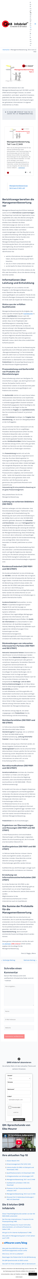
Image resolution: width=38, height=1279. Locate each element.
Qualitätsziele (28, 313)
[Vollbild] (33, 1150)
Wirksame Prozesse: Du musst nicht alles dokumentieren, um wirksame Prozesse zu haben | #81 (16, 1227)
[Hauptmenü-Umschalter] (35, 24)
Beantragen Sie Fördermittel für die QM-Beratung (19, 1257)
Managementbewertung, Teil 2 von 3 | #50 (21, 1194)
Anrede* (10, 1075)
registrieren (19, 1119)
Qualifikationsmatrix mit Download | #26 (21, 1173)
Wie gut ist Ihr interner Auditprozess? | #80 (16, 1232)
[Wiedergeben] (4, 1150)
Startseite (6, 50)
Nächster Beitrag (30, 960)
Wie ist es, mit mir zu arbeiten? (12, 1254)
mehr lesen (19, 1277)
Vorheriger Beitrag (8, 960)
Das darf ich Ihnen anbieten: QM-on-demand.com (19, 1264)
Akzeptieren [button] (33, 1274)
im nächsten (11, 944)
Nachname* (11, 1089)
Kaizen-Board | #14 (13, 1161)
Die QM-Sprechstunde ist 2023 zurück (15, 1260)
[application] (19, 1142)
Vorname (10, 1082)
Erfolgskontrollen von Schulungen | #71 (20, 1176)
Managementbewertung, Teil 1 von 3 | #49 (21, 1179)
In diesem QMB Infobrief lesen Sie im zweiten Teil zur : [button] (20, 112)
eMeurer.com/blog (15, 1242)
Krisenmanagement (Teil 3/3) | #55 (19, 1164)
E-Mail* (10, 1096)
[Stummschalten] (30, 1150)
